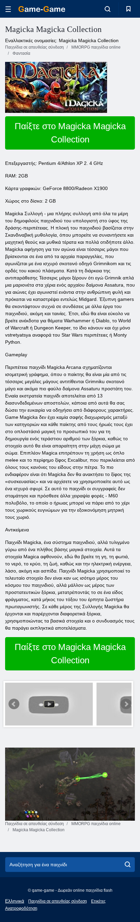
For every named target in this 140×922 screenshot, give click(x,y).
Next (126, 704)
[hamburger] (8, 9)
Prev (13, 704)
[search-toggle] (107, 8)
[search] (127, 864)
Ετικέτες (98, 901)
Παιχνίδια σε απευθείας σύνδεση (57, 901)
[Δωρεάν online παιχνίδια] (42, 9)
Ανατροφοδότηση (21, 908)
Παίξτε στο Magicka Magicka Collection (70, 132)
